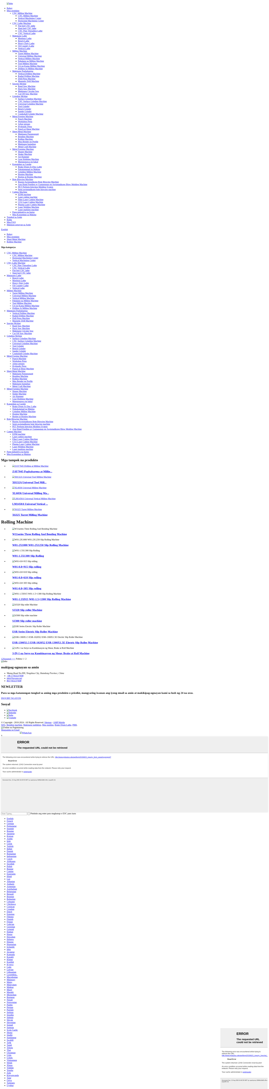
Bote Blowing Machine (22, 179)
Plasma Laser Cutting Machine (31, 204)
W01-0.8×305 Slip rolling (26, 588)
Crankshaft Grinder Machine (30, 114)
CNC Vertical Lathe (27, 33)
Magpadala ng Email (10, 730)
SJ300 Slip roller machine (27, 620)
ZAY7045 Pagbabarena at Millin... (32, 471)
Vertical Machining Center (29, 18)
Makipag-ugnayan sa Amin (19, 225)
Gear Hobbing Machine (28, 159)
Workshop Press (25, 121)
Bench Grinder (24, 109)
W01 (3, 725)
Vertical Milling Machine (29, 58)
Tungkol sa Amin (14, 217)
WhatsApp (27, 733)
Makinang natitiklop (32, 725)
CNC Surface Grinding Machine (32, 101)
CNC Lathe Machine (21, 23)
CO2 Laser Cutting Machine (30, 202)
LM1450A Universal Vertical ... (30, 503)
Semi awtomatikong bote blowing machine (37, 189)
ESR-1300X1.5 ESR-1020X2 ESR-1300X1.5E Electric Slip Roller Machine (55, 642)
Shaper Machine (25, 152)
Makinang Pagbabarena (22, 71)
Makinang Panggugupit (28, 134)
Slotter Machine (25, 154)
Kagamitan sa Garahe (21, 164)
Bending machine (14, 725)
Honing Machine (25, 174)
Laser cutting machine (27, 197)
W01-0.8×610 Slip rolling (26, 577)
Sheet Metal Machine (21, 131)
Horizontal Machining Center (31, 21)
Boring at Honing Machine (30, 177)
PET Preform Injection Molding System (35, 187)
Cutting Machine (19, 192)
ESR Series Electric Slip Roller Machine (35, 631)
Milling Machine (19, 51)
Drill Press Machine (26, 78)
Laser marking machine (28, 209)
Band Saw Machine (26, 86)
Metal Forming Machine (23, 149)
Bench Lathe (23, 41)
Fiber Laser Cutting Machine (30, 199)
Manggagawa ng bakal (28, 162)
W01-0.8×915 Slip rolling (26, 566)
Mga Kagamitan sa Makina (24, 214)
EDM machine (24, 194)
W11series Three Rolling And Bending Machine (39, 534)
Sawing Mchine (19, 84)
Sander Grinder (25, 111)
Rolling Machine (25, 139)
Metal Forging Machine (22, 116)
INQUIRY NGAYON (11, 698)
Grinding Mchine (20, 96)
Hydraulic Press (25, 126)
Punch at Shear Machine (29, 129)
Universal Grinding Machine (30, 104)
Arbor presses (24, 124)
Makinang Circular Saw (28, 91)
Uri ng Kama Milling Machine (31, 66)
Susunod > (8, 659)
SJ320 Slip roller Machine (27, 609)
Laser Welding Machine (28, 207)
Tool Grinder (23, 106)
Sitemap (48, 722)
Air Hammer (23, 157)
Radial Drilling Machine (28, 76)
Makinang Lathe (19, 36)
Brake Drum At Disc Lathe (30, 167)
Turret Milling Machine (28, 53)
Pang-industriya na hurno (23, 212)
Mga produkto (13, 11)
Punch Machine (25, 119)
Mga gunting (48, 725)
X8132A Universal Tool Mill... (29, 482)
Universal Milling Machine (30, 56)
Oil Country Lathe (26, 46)
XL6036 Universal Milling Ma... (30, 493)
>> (14, 659)
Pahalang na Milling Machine (31, 61)
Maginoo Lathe (25, 38)
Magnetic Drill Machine (28, 81)
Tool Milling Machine (27, 63)
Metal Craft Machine (27, 146)
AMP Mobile (59, 722)
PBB (74, 725)
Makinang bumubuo (27, 144)
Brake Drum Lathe (63, 725)
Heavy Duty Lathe (26, 43)
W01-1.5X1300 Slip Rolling (28, 555)
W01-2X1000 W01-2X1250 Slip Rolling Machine (40, 545)
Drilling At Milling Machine (30, 68)
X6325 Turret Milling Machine (29, 514)
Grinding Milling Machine (29, 172)
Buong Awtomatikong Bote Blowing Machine (38, 182)
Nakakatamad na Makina (29, 169)
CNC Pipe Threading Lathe (30, 31)
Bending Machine (26, 136)
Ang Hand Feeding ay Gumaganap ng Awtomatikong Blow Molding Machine (52, 184)
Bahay (9, 8)
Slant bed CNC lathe (27, 28)
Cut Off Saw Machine (28, 94)
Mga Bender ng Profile (28, 141)
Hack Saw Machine (26, 89)
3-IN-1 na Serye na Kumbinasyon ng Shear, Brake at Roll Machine (50, 653)
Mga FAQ (11, 222)
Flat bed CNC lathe (26, 26)
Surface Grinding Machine (29, 99)
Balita (9, 219)
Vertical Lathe (24, 48)
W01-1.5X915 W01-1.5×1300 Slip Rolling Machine (41, 599)
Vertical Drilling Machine (29, 73)
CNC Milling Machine (22, 13)
